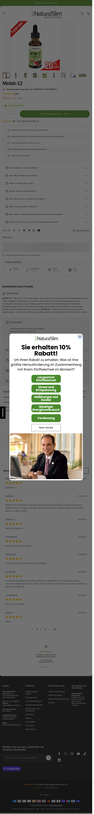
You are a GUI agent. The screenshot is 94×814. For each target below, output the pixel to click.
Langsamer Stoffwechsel (46, 378)
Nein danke (46, 427)
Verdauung (46, 418)
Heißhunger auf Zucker (46, 398)
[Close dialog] (80, 337)
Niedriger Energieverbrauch (46, 408)
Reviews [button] (3, 412)
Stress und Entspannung (46, 388)
